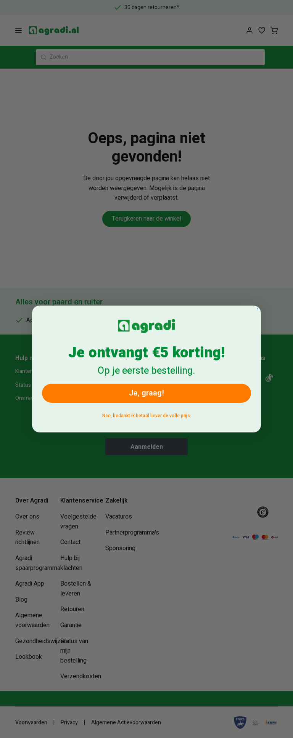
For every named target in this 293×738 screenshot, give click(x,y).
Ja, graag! (146, 393)
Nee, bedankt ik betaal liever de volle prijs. (146, 415)
